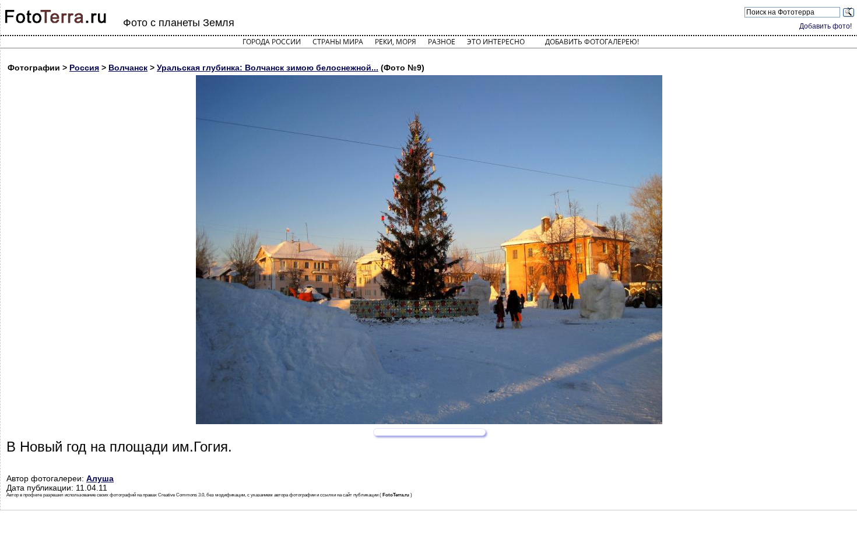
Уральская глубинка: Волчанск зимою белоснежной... (267, 67)
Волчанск (127, 67)
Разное (441, 42)
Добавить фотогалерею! (592, 42)
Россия (84, 67)
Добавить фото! (825, 26)
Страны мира (337, 42)
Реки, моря (395, 42)
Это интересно (496, 42)
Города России (272, 42)
